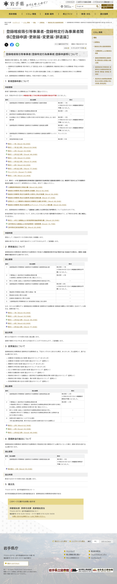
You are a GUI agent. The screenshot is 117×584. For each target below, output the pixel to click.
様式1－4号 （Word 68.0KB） (19, 165)
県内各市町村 (95, 551)
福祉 (34, 22)
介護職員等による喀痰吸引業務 (103, 52)
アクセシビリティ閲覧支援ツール (104, 2)
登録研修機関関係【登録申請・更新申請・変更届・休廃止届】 (103, 60)
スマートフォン (106, 541)
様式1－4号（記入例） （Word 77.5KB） (22, 168)
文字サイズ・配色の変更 (84, 2)
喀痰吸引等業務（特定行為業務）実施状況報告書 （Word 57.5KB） (31, 197)
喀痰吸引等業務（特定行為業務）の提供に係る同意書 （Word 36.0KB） (33, 194)
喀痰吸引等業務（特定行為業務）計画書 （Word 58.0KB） (28, 190)
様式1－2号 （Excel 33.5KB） (19, 151)
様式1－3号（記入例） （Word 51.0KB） (22, 161)
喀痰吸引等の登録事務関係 (56, 22)
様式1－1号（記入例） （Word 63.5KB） (22, 147)
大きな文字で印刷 (77, 48)
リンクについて (96, 558)
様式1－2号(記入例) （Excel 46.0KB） (22, 320)
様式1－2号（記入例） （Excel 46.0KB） (22, 154)
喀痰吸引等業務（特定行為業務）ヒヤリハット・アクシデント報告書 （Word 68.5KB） (37, 205)
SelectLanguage (67, 6)
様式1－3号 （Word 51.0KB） (19, 158)
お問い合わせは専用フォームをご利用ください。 (29, 516)
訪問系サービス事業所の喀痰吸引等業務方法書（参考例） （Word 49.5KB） (34, 201)
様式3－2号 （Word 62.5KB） (19, 425)
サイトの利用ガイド (72, 558)
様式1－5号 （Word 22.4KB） (19, 175)
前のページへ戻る (61, 541)
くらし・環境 (26, 22)
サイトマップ (70, 2)
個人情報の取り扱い (73, 554)
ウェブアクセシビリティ (99, 554)
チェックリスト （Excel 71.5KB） (20, 172)
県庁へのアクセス (13, 563)
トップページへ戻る (78, 541)
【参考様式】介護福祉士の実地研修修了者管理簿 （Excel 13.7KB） (31, 224)
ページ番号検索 (108, 5)
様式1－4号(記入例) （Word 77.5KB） (22, 327)
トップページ (16, 22)
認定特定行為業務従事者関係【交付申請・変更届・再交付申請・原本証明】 (103, 81)
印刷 (65, 48)
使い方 (105, 7)
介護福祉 (42, 22)
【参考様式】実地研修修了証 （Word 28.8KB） (24, 227)
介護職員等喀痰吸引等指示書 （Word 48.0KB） (25, 187)
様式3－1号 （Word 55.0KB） (19, 312)
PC (95, 541)
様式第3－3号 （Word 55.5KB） (20, 469)
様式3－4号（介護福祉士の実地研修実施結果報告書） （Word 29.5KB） (33, 220)
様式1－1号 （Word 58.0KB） (19, 144)
